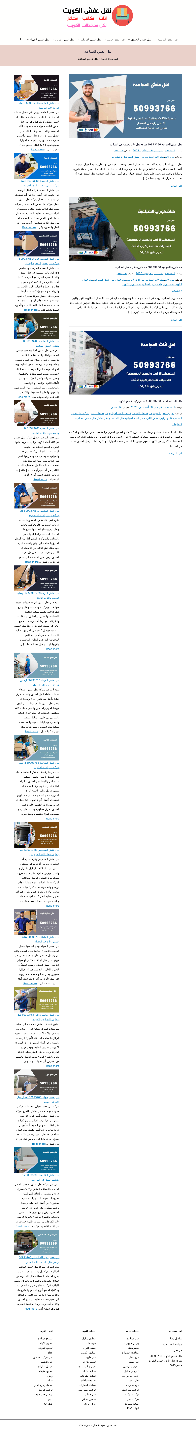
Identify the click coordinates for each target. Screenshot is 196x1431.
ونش (50, 1375)
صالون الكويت (88, 1352)
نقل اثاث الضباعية (154, 156)
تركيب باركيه (132, 1394)
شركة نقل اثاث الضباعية (122, 413)
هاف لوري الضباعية (151, 284)
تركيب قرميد (46, 1389)
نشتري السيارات (87, 1366)
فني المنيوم (46, 1361)
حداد (50, 1352)
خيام (50, 1399)
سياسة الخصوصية (172, 1344)
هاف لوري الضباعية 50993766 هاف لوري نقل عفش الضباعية (148, 267)
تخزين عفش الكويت (163, 413)
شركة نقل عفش (99, 413)
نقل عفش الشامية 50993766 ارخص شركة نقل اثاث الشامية (39, 765)
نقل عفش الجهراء (39, 39)
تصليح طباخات (88, 1380)
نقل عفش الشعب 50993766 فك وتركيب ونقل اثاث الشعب (41, 430)
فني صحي (133, 1361)
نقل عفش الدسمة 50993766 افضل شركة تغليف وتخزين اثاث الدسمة (39, 183)
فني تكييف (90, 1357)
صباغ (50, 1380)
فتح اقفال (133, 1357)
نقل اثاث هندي (116, 418)
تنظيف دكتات (89, 1371)
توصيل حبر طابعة (43, 1394)
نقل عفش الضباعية (134, 156)
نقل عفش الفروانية (90, 39)
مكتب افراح (89, 1347)
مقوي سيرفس (131, 1366)
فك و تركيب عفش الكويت (158, 418)
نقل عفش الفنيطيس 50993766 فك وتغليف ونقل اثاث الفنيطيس (39, 852)
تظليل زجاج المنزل (42, 1385)
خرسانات (91, 1343)
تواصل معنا (176, 1338)
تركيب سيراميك (130, 1389)
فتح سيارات (132, 1385)
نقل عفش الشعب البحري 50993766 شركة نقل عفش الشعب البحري (39, 261)
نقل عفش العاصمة (168, 39)
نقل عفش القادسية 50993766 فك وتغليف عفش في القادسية (40, 1177)
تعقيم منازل (89, 1361)
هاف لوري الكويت (131, 284)
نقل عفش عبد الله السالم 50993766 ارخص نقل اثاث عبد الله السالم (39, 1260)
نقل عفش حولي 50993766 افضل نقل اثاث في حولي (38, 1099)
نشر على (148, 150)
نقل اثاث (169, 156)
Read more (37, 149)
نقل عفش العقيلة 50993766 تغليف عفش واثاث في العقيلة (40, 939)
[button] (156, 39)
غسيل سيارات (45, 1366)
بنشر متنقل (133, 1347)
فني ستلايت (132, 1338)
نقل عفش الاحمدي (141, 39)
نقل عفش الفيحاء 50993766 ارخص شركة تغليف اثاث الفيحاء (39, 682)
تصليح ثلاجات (45, 1343)
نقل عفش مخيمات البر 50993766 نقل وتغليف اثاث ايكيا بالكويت (38, 1017)
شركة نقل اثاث (143, 413)
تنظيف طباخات (88, 1375)
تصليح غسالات (45, 1338)
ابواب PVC (133, 1408)
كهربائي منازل (131, 1371)
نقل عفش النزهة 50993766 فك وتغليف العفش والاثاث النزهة (37, 595)
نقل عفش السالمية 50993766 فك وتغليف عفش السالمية (40, 343)
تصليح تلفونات (45, 1347)
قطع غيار (48, 1403)
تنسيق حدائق (89, 1399)
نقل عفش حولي (116, 39)
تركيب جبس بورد (86, 1389)
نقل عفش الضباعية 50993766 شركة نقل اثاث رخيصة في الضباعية (145, 144)
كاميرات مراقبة (130, 1375)
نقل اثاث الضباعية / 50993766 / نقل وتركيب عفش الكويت (150, 401)
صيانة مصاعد (132, 1403)
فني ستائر (90, 1394)
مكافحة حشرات (130, 1352)
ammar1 (170, 150)
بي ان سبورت (131, 1343)
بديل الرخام (90, 1403)
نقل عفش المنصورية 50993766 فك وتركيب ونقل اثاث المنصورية (39, 513)
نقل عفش (118, 150)
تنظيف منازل (89, 1338)
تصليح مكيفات (45, 1371)
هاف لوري (168, 284)
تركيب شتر (133, 1399)
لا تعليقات (117, 156)
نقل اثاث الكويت (135, 279)
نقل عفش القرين (64, 39)
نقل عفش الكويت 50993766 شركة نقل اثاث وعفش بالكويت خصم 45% (165, 1361)
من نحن (177, 1350)
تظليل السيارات (87, 1385)
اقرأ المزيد (176, 185)
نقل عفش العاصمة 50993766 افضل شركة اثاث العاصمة (39, 105)
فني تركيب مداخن (43, 1357)
